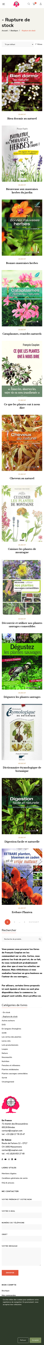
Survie (4, 1078)
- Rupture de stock (9, 1016)
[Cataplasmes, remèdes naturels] (22, 298)
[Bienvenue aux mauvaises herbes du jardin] (22, 154)
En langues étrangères (11, 1029)
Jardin (4, 1033)
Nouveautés (7, 1057)
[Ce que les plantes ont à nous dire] (22, 369)
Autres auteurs (8, 1020)
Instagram (9, 1159)
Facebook (2, 1159)
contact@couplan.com (12, 1130)
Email (15, 1159)
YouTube (5, 1159)
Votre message (9, 1246)
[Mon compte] (41, 4)
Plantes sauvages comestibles (15, 1073)
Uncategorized (8, 1082)
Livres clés (6, 1041)
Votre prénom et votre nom (17, 1199)
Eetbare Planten (22, 912)
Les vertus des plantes (11, 1037)
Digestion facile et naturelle (22, 841)
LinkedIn (12, 1159)
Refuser (23, 1340)
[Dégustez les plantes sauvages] (22, 661)
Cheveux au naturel (22, 478)
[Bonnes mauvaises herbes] (22, 228)
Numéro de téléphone (13, 1223)
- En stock (6, 1012)
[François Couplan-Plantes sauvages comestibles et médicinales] (16, 4)
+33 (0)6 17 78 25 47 (15, 1134)
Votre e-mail (8, 1211)
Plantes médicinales (10, 1069)
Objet (5, 1234)
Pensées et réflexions (11, 1065)
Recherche (40, 939)
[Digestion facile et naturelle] (22, 806)
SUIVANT (34, 922)
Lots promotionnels (10, 1045)
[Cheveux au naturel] (22, 443)
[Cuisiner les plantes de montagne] (22, 513)
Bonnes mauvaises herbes (22, 263)
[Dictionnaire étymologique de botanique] (22, 732)
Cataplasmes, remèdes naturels (22, 333)
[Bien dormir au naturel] (22, 83)
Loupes (5, 1049)
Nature (5, 1053)
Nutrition (5, 1061)
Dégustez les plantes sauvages (22, 697)
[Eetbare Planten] (22, 877)
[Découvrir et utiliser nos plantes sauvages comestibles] (22, 587)
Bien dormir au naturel (22, 118)
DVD (4, 1025)
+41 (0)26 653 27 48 (15, 1153)
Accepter (35, 1340)
